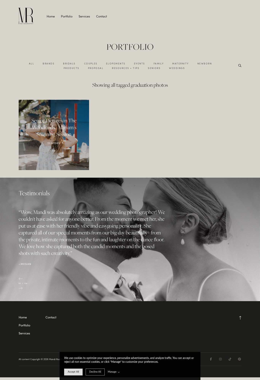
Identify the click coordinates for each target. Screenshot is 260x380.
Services (84, 16)
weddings (177, 68)
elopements (115, 63)
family (159, 63)
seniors (154, 68)
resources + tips (125, 68)
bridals (69, 63)
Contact (101, 16)
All (31, 63)
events (139, 63)
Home (51, 16)
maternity (180, 63)
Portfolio (67, 16)
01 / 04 (23, 283)
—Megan (25, 263)
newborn (204, 63)
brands (48, 63)
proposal (96, 68)
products (71, 68)
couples (90, 63)
